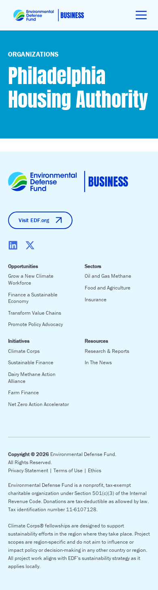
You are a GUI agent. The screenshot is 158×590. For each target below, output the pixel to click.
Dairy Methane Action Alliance (32, 378)
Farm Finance (23, 392)
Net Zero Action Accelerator (38, 404)
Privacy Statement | (30, 470)
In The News (98, 362)
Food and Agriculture (107, 287)
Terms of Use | (70, 470)
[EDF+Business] (48, 15)
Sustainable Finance (30, 362)
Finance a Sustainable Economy (33, 298)
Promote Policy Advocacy (35, 324)
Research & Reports (107, 351)
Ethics (94, 470)
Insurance (96, 299)
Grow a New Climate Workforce (30, 279)
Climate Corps (24, 351)
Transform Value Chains (34, 312)
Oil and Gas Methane (108, 275)
